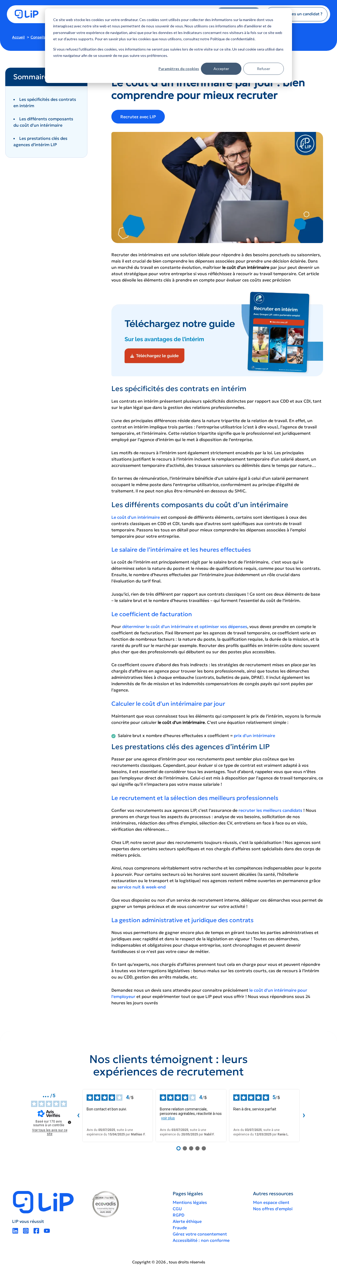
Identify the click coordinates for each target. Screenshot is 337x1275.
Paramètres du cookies (178, 68)
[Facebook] (36, 1231)
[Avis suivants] (304, 1115)
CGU (177, 1208)
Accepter (221, 68)
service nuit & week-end (141, 886)
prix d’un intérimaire (254, 735)
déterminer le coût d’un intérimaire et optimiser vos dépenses (184, 626)
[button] (296, 14)
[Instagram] (26, 1231)
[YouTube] (47, 1231)
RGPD (178, 1215)
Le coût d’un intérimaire (135, 517)
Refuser (263, 68)
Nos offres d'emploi (273, 1208)
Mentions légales (190, 1202)
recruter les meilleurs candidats (270, 810)
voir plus (168, 1118)
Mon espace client (271, 1202)
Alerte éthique (187, 1221)
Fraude (180, 1227)
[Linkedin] (15, 1231)
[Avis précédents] (78, 1115)
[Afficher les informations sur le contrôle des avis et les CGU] (69, 1122)
